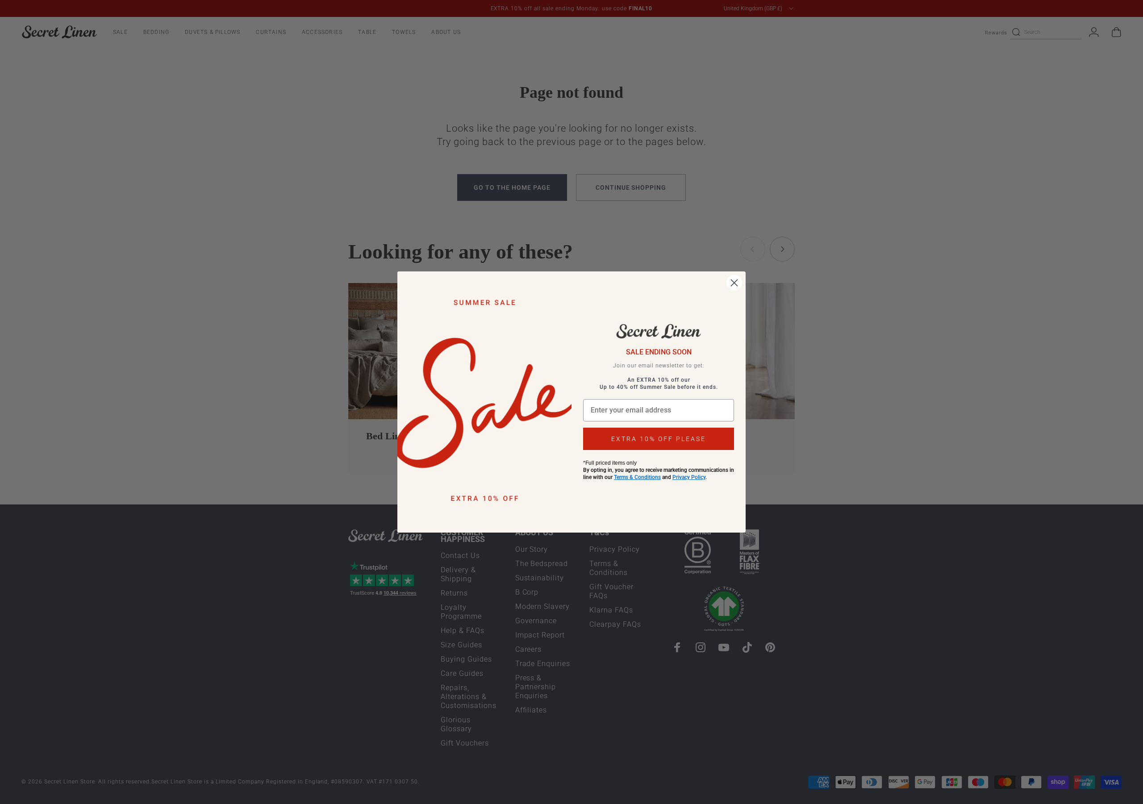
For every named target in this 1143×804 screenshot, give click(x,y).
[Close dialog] (734, 283)
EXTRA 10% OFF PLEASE (658, 438)
